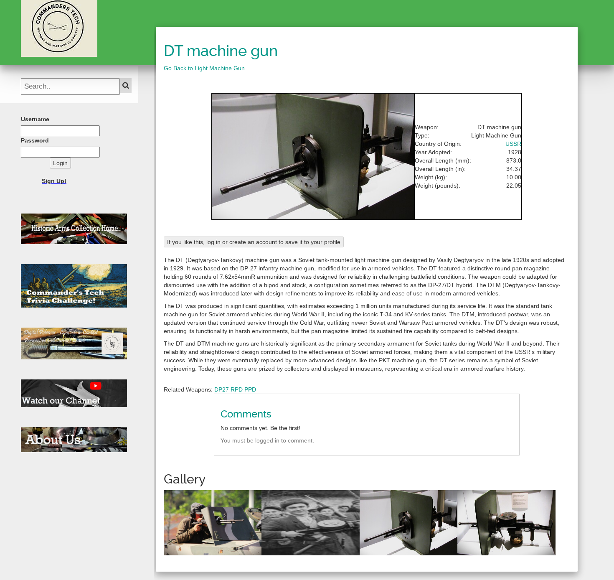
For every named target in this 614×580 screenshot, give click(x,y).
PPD (250, 389)
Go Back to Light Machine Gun (204, 68)
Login (60, 163)
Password (35, 140)
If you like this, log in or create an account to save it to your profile (253, 242)
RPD (237, 389)
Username (35, 119)
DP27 (221, 389)
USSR (513, 143)
